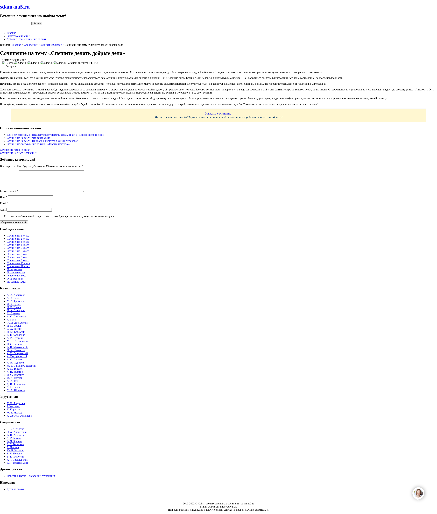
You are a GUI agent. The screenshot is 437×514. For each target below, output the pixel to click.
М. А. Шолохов (16, 390)
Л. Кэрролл (13, 409)
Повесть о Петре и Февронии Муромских (31, 475)
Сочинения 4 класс (18, 244)
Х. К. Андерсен (16, 403)
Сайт (3, 209)
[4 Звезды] (47, 63)
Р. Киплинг (13, 406)
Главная (11, 32)
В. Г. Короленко (16, 334)
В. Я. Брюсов (14, 441)
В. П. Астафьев (16, 435)
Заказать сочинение (18, 35)
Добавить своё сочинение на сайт (26, 39)
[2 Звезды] (21, 63)
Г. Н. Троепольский (18, 462)
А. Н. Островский (17, 353)
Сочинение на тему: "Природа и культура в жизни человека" (42, 140)
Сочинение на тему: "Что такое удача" (29, 137)
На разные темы (16, 281)
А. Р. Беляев (14, 438)
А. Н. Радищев (15, 362)
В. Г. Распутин (15, 456)
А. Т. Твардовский (17, 459)
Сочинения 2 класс (18, 238)
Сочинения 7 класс (18, 254)
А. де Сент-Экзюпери (19, 415)
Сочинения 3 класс (18, 241)
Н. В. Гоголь (14, 307)
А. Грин (11, 319)
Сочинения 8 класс (18, 257)
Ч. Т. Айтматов (15, 428)
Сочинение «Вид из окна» (15, 149)
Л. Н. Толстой (15, 371)
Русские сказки (16, 489)
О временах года (16, 275)
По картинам (14, 269)
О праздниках (15, 278)
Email (4, 203)
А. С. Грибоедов (16, 316)
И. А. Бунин (14, 304)
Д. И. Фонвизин (16, 384)
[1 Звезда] (8, 63)
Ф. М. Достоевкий (17, 322)
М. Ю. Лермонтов (17, 341)
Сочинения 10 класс (18, 263)
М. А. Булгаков (15, 301)
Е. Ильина (13, 447)
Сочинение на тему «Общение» (18, 152)
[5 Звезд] (59, 63)
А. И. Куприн (15, 338)
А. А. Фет (12, 381)
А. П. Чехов (13, 387)
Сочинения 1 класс (18, 235)
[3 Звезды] (34, 63)
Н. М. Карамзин (16, 331)
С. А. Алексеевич (17, 432)
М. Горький (13, 313)
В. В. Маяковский (17, 347)
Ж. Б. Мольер (14, 412)
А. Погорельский (17, 356)
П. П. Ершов (14, 325)
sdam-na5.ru (15, 7)
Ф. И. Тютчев (15, 377)
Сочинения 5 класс (18, 247)
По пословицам (16, 272)
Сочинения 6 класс (18, 250)
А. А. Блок (13, 298)
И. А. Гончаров (16, 310)
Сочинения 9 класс (18, 260)
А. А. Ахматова (16, 295)
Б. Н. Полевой (15, 453)
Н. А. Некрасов (16, 350)
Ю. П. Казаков (15, 450)
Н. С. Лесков (14, 344)
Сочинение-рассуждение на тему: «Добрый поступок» (39, 143)
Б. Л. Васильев (15, 444)
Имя (3, 197)
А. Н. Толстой (15, 368)
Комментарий (9, 191)
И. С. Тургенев (15, 374)
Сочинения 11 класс (18, 266)
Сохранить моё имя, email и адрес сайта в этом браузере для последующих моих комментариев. (59, 216)
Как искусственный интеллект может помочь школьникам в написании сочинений (55, 134)
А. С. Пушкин (15, 359)
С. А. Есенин (14, 328)
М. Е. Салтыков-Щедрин (21, 365)
